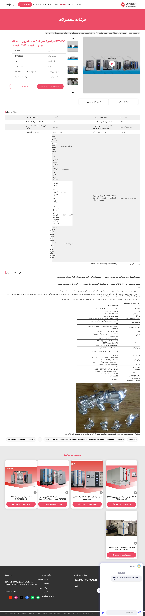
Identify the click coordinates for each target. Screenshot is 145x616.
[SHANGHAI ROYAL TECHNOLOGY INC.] (128, 4)
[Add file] (139, 612)
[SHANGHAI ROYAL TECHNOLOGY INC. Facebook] (27, 597)
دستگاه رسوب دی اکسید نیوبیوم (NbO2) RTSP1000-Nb (121, 498)
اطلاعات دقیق (123, 102)
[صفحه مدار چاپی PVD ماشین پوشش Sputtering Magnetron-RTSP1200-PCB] (53, 477)
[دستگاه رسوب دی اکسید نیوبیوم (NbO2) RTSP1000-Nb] (121, 477)
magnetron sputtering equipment (21, 439)
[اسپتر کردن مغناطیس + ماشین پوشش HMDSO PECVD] (121, 528)
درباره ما (70, 4)
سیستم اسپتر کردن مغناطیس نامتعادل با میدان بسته (87, 498)
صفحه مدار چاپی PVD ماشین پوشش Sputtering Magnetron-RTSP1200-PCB (52, 498)
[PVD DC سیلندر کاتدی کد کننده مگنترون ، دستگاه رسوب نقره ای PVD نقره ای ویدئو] (111, 65)
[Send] (103, 612)
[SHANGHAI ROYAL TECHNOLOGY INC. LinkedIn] (16, 597)
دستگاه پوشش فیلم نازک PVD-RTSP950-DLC (21, 498)
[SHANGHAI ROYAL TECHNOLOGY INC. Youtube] (10, 597)
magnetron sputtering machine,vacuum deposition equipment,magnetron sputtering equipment (85, 439)
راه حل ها (48, 4)
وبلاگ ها (55, 4)
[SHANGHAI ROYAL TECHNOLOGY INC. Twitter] (21, 597)
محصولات (63, 4)
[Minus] (103, 566)
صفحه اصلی (78, 4)
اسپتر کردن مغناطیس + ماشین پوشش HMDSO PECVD (121, 548)
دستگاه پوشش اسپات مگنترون (107, 33)
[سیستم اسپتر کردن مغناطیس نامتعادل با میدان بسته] (87, 477)
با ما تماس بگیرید (38, 4)
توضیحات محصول (94, 102)
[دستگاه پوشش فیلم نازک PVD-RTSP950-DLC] (21, 477)
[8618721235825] (38, 597)
